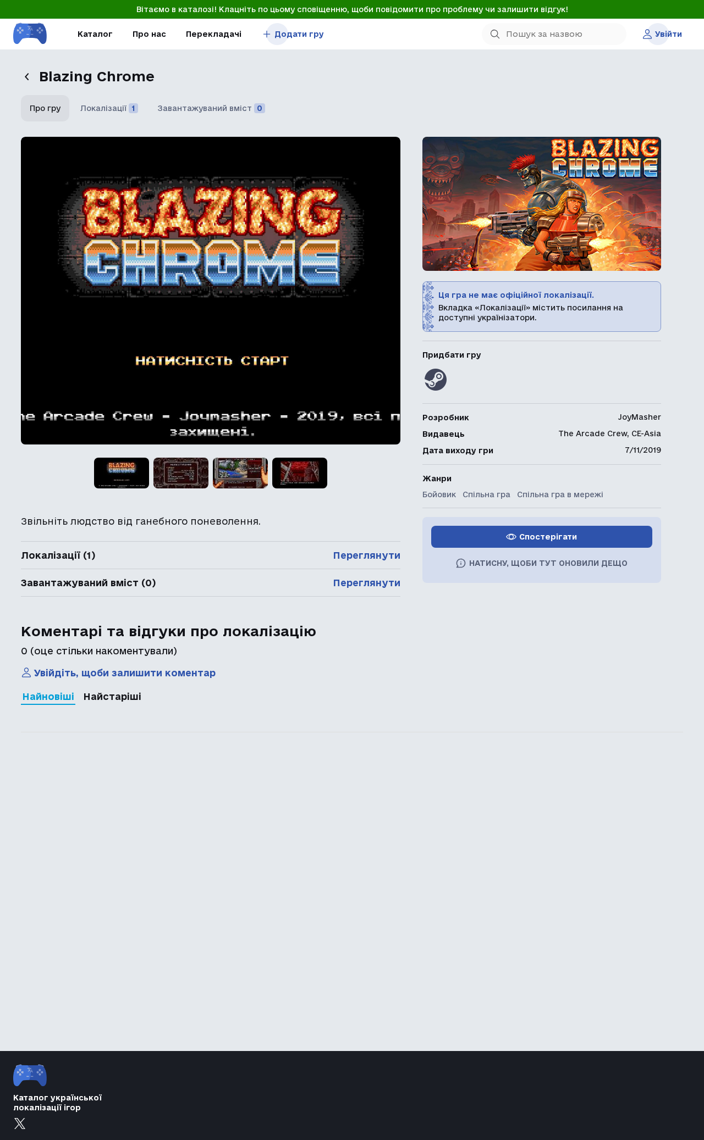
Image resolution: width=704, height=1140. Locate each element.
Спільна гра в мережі (560, 494)
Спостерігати (548, 536)
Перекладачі (213, 34)
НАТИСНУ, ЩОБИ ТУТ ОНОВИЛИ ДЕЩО (548, 563)
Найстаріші (112, 696)
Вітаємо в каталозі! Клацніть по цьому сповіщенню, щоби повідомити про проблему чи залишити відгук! (352, 9)
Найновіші (48, 696)
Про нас (149, 34)
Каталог (95, 34)
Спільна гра (486, 494)
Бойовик (439, 494)
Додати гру (299, 34)
